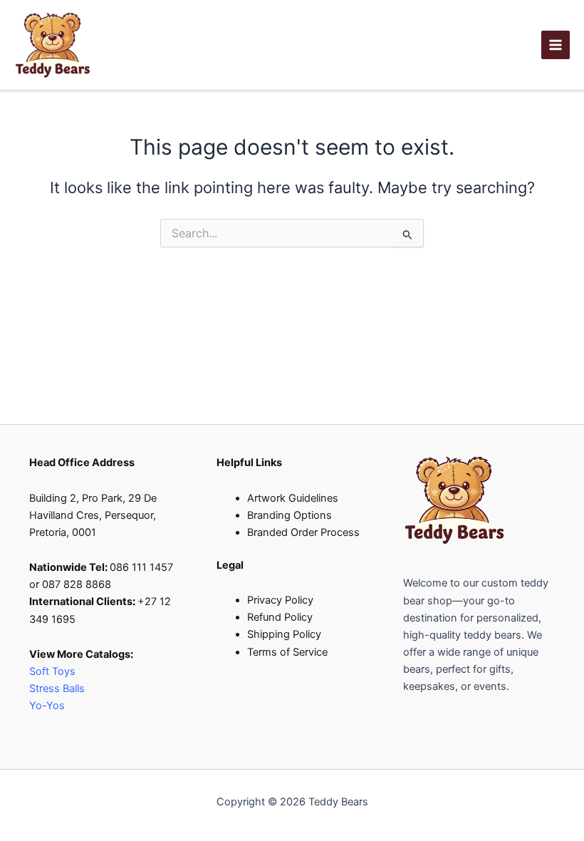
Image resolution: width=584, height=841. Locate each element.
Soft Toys (52, 671)
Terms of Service (287, 652)
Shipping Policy (284, 634)
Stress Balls (57, 688)
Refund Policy (280, 617)
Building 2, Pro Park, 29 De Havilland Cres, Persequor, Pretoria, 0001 (93, 515)
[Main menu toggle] (555, 45)
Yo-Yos (47, 705)
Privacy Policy (280, 600)
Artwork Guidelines (292, 498)
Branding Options (289, 515)
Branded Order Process (303, 532)
